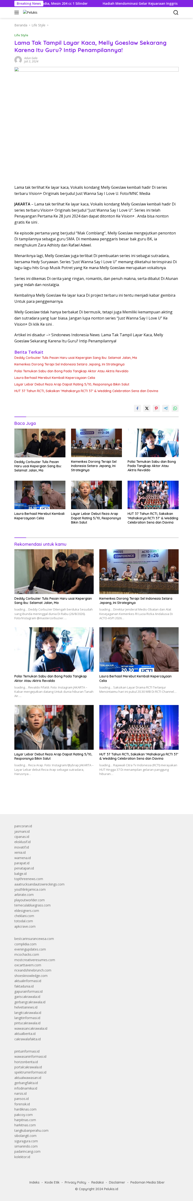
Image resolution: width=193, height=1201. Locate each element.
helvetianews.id (25, 1007)
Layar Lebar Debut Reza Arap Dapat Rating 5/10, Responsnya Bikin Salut (71, 384)
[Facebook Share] (137, 408)
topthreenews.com (28, 879)
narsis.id (20, 1093)
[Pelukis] (29, 12)
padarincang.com (27, 1151)
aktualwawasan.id (27, 1077)
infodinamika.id (25, 1088)
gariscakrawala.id (27, 996)
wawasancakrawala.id (30, 1028)
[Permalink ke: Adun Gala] (18, 59)
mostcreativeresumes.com (34, 960)
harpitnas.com (25, 1120)
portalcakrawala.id (28, 1067)
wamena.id (22, 858)
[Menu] (17, 12)
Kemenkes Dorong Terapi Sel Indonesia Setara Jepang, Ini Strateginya (69, 364)
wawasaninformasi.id (30, 1056)
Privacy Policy (75, 1182)
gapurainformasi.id (28, 991)
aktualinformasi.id (27, 981)
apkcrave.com (25, 926)
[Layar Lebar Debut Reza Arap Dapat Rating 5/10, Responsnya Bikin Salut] (96, 495)
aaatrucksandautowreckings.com (39, 884)
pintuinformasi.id (27, 1051)
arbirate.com (24, 894)
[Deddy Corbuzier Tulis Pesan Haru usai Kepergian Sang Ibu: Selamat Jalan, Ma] (39, 443)
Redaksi (97, 1182)
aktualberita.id (25, 1033)
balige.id (20, 873)
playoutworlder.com (29, 900)
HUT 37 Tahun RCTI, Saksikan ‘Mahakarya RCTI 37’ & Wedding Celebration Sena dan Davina (86, 391)
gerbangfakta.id (26, 1083)
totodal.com (23, 921)
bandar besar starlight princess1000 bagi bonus (50, 799)
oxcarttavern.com (27, 965)
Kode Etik (52, 1182)
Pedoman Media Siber (147, 1182)
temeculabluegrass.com (32, 905)
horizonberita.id (26, 1062)
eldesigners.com (26, 910)
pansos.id (21, 1098)
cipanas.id (21, 836)
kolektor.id (22, 1157)
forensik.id (22, 1104)
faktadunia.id (24, 986)
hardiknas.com (25, 1109)
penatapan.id (24, 868)
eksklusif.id (22, 842)
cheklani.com (24, 916)
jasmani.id (22, 831)
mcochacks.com (26, 954)
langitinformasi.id (27, 1018)
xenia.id (20, 852)
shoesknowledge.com (31, 975)
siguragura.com (26, 1141)
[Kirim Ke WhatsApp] (175, 408)
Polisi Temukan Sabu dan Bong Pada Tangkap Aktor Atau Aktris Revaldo (71, 371)
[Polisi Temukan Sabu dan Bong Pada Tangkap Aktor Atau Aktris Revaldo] (153, 443)
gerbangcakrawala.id (29, 1002)
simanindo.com (26, 1146)
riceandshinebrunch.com (32, 970)
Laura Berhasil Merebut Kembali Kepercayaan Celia (54, 378)
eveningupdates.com (30, 949)
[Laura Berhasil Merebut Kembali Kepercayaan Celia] (39, 495)
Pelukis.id (111, 1189)
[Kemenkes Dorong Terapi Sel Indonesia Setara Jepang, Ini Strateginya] (96, 443)
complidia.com (25, 944)
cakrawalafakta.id (27, 1039)
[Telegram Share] (165, 408)
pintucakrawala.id (27, 1023)
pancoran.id (23, 826)
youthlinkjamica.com (30, 889)
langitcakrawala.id (27, 1012)
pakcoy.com (23, 1114)
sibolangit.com (25, 1135)
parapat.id (21, 863)
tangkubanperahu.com (31, 1130)
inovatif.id (21, 847)
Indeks (34, 1182)
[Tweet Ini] (146, 408)
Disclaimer (117, 1182)
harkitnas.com (25, 1125)
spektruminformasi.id (30, 1072)
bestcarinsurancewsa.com (34, 938)
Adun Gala (30, 58)
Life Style (21, 35)
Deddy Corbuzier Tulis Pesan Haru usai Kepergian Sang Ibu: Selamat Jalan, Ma (75, 358)
